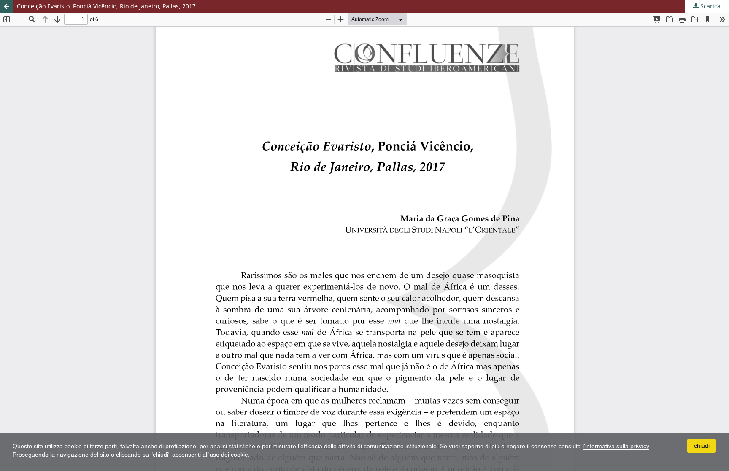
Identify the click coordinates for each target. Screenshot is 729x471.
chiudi (702, 445)
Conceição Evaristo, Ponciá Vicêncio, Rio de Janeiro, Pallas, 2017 (106, 6)
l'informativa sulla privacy (616, 446)
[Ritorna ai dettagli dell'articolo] (6, 6)
